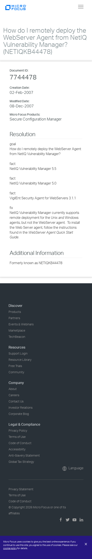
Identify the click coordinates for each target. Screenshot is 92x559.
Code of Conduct (20, 443)
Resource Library (20, 359)
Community (16, 372)
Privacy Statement (21, 489)
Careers (14, 395)
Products (15, 312)
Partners (14, 318)
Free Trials (15, 366)
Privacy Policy (18, 430)
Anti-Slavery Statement (24, 455)
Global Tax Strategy (21, 461)
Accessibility (17, 449)
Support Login (18, 353)
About (13, 389)
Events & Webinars (21, 324)
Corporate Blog (19, 414)
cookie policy (10, 548)
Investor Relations (21, 407)
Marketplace (17, 330)
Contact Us (16, 401)
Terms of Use (17, 437)
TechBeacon (17, 336)
